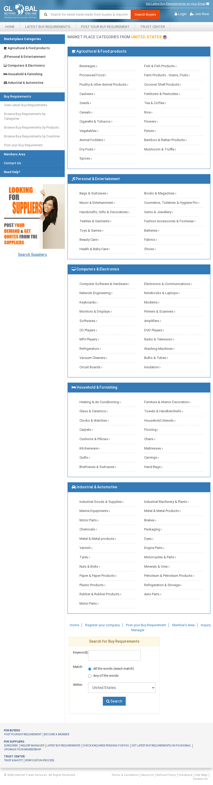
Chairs (149, 439)
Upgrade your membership (22, 749)
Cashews (86, 94)
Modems (151, 302)
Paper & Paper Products (97, 576)
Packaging (152, 529)
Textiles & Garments (94, 221)
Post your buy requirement (23, 734)
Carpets (85, 430)
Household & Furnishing (24, 74)
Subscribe (11, 745)
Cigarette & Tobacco (95, 121)
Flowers (150, 121)
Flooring (150, 430)
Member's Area (183, 625)
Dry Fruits (86, 149)
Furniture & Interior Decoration (167, 402)
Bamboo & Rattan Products (165, 140)
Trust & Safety (13, 760)
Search (116, 701)
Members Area (14, 154)
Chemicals (87, 529)
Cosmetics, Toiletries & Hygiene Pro (171, 203)
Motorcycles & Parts (159, 557)
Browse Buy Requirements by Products (31, 127)
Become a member (56, 734)
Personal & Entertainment (26, 57)
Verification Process (39, 760)
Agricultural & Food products (28, 48)
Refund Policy (166, 775)
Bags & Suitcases (93, 193)
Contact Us (12, 163)
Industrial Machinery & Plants (166, 502)
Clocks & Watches (93, 420)
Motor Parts (88, 520)
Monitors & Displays (95, 311)
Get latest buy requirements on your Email (161, 745)
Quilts (84, 457)
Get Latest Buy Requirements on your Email (175, 3)
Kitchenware (89, 448)
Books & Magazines (159, 193)
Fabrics (150, 240)
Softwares (87, 321)
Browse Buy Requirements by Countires (32, 136)
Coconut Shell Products (162, 84)
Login (182, 14)
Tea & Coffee (154, 103)
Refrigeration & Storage (162, 585)
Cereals (85, 112)
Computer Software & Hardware (103, 284)
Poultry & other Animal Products (103, 84)
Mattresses (153, 448)
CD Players (87, 330)
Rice (147, 112)
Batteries (151, 230)
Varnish (85, 548)
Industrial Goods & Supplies (101, 502)
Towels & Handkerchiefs (163, 411)
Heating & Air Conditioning (99, 402)
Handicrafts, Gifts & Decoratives (104, 212)
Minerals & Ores (156, 566)
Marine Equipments (94, 511)
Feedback (185, 775)
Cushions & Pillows (94, 439)
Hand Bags (153, 467)
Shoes (149, 249)
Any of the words (106, 676)
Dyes (148, 539)
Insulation (151, 367)
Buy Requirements (17, 96)
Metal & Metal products (97, 539)
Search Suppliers (32, 254)
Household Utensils (159, 420)
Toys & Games (90, 230)
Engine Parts (153, 548)
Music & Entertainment (96, 203)
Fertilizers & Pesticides (161, 94)
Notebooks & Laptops (161, 293)
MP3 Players (88, 339)
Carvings (151, 457)
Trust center (152, 27)
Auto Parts (152, 594)
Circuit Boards (90, 367)
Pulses (149, 131)
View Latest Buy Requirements (25, 105)
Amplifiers (152, 321)
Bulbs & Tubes (155, 358)
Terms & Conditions (125, 775)
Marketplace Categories (22, 39)
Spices (85, 158)
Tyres (84, 557)
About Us (147, 775)
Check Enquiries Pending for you (106, 745)
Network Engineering (95, 293)
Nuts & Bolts (89, 566)
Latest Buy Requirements (47, 27)
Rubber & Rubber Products (99, 594)
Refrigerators (89, 349)
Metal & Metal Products (162, 511)
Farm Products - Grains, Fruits (166, 75)
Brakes (149, 520)
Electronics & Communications (167, 284)
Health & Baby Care (94, 249)
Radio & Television (158, 339)
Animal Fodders (91, 140)
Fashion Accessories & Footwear (169, 221)
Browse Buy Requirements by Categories (24, 116)
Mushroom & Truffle (159, 149)
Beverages (87, 66)
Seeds (84, 103)
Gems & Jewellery (158, 212)
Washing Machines (159, 349)
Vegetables (88, 131)
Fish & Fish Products (160, 66)
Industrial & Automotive (25, 83)
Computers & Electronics (26, 65)
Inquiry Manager (32, 745)
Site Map (201, 775)
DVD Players (153, 330)
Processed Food (92, 75)
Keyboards (88, 302)
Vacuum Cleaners (92, 358)
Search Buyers (145, 14)
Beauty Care (88, 240)
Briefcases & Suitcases (97, 467)
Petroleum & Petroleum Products (168, 576)
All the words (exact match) (113, 668)
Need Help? (12, 172)
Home (10, 27)
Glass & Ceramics (93, 411)
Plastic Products (91, 585)
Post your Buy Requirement (105, 27)
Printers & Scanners (159, 311)
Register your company (102, 625)
